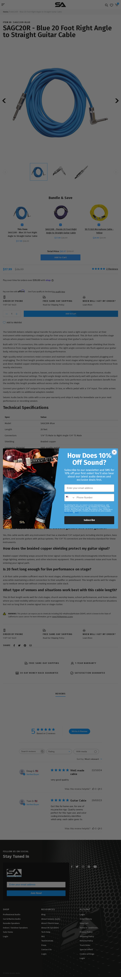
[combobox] (69, 497)
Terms (77, 512)
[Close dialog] (114, 452)
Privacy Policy (68, 512)
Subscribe (89, 520)
